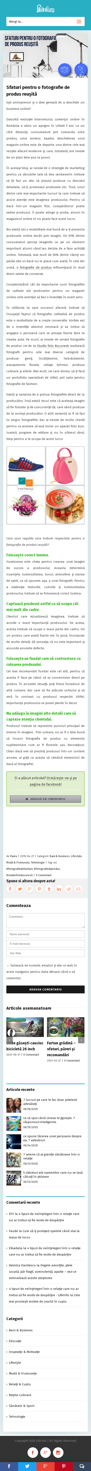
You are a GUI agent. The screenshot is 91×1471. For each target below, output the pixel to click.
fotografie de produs (36, 267)
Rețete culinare (20, 1395)
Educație (15, 1341)
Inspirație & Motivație (24, 1352)
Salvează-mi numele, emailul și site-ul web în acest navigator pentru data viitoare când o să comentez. (41, 972)
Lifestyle (76, 856)
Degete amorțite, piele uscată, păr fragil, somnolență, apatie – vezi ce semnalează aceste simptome (42, 1271)
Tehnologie (38, 862)
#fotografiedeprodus (47, 868)
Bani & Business (60, 856)
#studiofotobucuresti (19, 875)
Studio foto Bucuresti (53, 346)
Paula (13, 856)
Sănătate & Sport (21, 1406)
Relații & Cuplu (20, 1384)
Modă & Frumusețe (18, 862)
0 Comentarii (43, 875)
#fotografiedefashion (19, 868)
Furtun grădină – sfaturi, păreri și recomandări (61, 1049)
